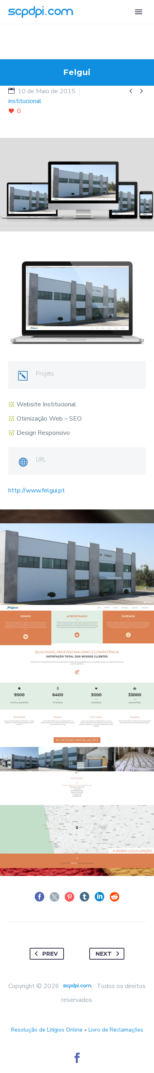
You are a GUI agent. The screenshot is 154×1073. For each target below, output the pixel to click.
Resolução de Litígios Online (47, 1030)
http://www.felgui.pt (36, 490)
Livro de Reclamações (115, 1030)
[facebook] (77, 1058)
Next (104, 953)
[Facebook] (39, 897)
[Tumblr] (84, 897)
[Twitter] (54, 897)
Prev (50, 953)
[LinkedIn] (99, 897)
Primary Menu (138, 12)
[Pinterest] (69, 897)
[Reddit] (114, 897)
